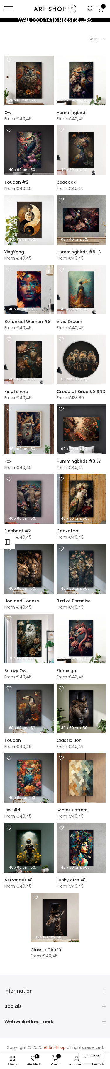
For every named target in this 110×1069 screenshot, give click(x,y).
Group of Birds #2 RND (81, 392)
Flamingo (66, 671)
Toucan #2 (16, 182)
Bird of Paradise (74, 601)
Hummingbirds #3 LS (79, 461)
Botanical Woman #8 (27, 322)
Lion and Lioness (21, 601)
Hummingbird (71, 112)
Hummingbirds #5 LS (79, 252)
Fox (7, 461)
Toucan (12, 740)
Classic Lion (69, 740)
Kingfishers (16, 392)
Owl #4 (12, 810)
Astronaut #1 (18, 880)
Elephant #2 (17, 531)
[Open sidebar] (7, 541)
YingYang (14, 252)
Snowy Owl (16, 671)
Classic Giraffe (46, 950)
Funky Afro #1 (71, 880)
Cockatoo (67, 531)
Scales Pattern (72, 810)
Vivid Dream (69, 322)
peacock (66, 182)
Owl (8, 112)
